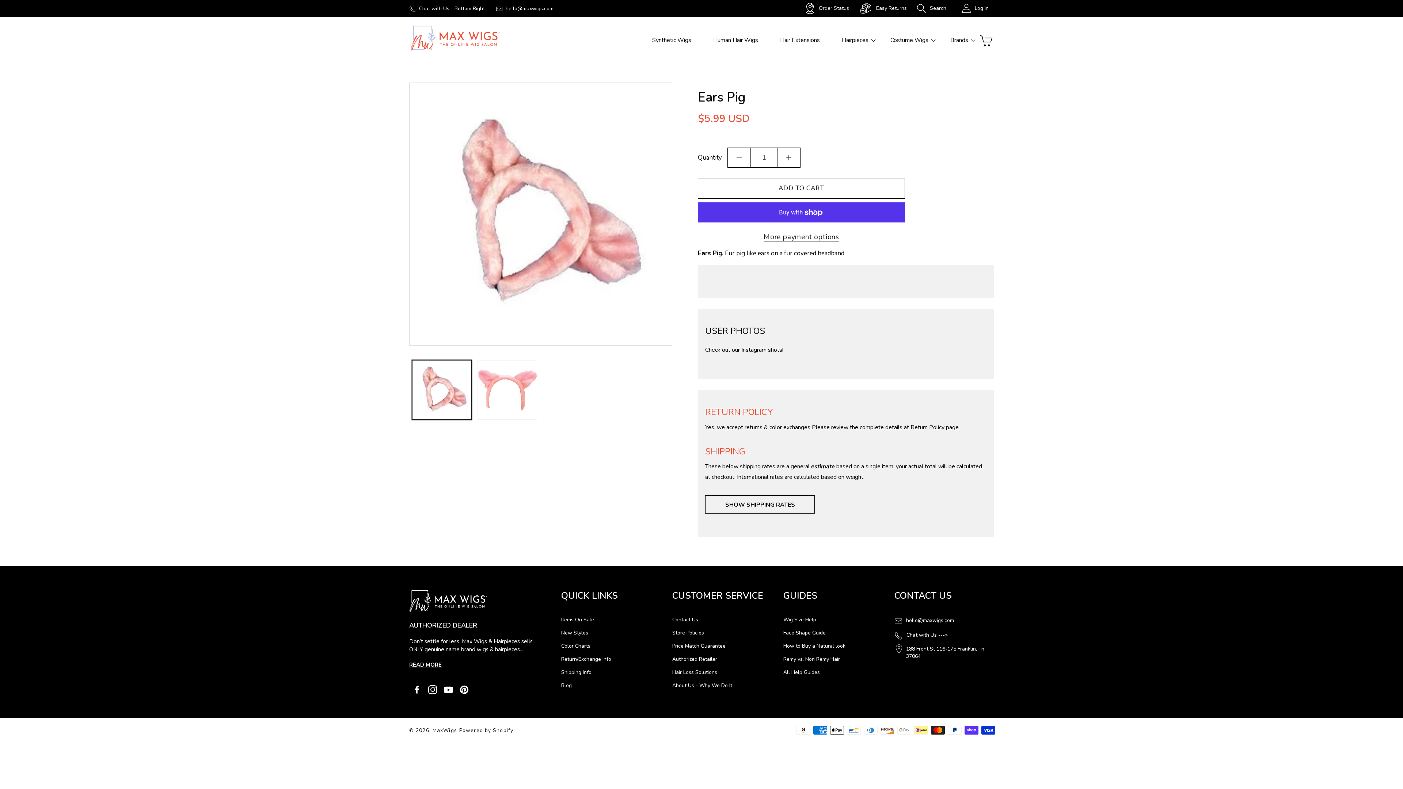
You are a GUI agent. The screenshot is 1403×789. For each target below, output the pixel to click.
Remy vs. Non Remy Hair (811, 659)
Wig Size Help (799, 619)
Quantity (710, 157)
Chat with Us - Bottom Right (452, 8)
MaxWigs (445, 730)
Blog (566, 685)
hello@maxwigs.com (530, 8)
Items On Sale (577, 619)
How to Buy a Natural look (814, 646)
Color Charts (575, 646)
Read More (425, 664)
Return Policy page (934, 427)
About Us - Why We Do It (702, 685)
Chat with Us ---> (927, 635)
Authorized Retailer (694, 659)
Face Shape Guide (804, 632)
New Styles (574, 632)
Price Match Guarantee (699, 646)
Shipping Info (576, 672)
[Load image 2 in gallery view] (507, 390)
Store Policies (688, 632)
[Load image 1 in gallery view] (442, 390)
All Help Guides (801, 672)
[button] (931, 8)
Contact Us (685, 619)
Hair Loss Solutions (694, 672)
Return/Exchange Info (586, 659)
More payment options (801, 237)
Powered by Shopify (486, 730)
